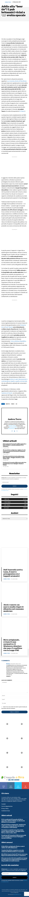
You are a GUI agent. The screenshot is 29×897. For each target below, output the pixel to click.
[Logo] (12, 778)
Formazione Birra (13, 427)
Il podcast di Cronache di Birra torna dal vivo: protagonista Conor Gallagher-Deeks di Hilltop (14, 464)
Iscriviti (14, 486)
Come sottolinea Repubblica (18, 341)
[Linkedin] (14, 430)
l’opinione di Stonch (6, 393)
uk (16, 404)
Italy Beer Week (12, 426)
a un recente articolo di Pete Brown (17, 81)
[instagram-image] (7, 724)
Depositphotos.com (17, 894)
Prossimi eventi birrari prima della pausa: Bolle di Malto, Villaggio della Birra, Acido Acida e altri (13, 457)
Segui (25, 502)
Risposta (8, 676)
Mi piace (25, 499)
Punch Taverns (9, 327)
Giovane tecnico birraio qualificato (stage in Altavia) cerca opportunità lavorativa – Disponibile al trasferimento (14, 859)
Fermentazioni (11, 428)
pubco (12, 404)
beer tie (8, 404)
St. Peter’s (22, 111)
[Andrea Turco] (3, 2)
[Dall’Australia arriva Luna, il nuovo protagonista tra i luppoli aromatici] (14, 557)
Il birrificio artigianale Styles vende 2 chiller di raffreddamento (13, 847)
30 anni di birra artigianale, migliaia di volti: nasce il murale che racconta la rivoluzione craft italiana (14, 451)
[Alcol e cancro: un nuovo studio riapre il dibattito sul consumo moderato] (14, 592)
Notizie (4, 16)
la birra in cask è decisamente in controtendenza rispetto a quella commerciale (14, 380)
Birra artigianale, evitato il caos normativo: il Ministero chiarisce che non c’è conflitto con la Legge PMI (12, 645)
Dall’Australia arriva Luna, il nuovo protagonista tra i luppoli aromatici (13, 573)
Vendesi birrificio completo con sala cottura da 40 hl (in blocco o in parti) (12, 850)
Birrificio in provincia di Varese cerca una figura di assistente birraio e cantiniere (14, 854)
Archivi (14, 513)
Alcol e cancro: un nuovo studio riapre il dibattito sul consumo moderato (13, 608)
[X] (17, 430)
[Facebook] (12, 430)
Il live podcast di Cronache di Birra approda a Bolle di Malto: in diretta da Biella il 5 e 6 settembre (14, 445)
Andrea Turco (8, 2)
